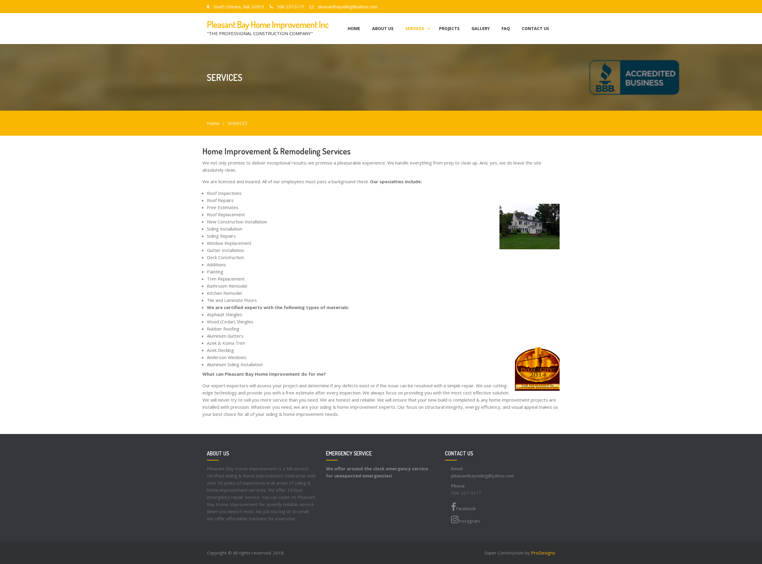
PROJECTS (449, 28)
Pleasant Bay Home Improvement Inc (268, 24)
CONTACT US (535, 28)
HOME (354, 28)
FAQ (506, 28)
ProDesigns (543, 553)
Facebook (466, 508)
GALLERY (480, 28)
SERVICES (414, 28)
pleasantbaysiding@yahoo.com (482, 476)
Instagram (469, 521)
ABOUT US (383, 28)
